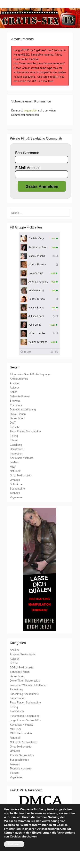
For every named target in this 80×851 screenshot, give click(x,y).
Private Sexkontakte (22, 755)
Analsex (14, 383)
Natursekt (15, 471)
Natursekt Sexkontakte (23, 742)
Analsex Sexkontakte (22, 654)
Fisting (14, 435)
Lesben (14, 462)
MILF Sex (16, 729)
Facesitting (16, 689)
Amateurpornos (19, 378)
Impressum (16, 453)
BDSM (14, 663)
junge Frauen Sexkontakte (25, 720)
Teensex (15, 492)
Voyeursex (16, 497)
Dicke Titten (17, 418)
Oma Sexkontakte (20, 475)
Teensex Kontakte (20, 768)
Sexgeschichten (19, 759)
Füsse (13, 440)
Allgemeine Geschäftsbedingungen (30, 374)
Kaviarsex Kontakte (21, 457)
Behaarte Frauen (20, 396)
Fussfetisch (17, 711)
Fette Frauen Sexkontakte (25, 431)
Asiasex (14, 387)
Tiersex (14, 772)
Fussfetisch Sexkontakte (25, 715)
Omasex (15, 479)
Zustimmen (14, 844)
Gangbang (16, 444)
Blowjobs (15, 400)
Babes (13, 391)
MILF (13, 466)
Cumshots (16, 405)
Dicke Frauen (18, 414)
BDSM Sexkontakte (21, 667)
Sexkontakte (17, 488)
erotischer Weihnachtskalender (28, 685)
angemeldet (30, 110)
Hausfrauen (16, 449)
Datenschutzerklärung (23, 409)
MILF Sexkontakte (21, 733)
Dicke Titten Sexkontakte (25, 680)
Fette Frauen (17, 698)
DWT (13, 422)
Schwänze (16, 484)
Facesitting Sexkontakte (24, 693)
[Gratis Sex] (40, 18)
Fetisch (14, 427)
